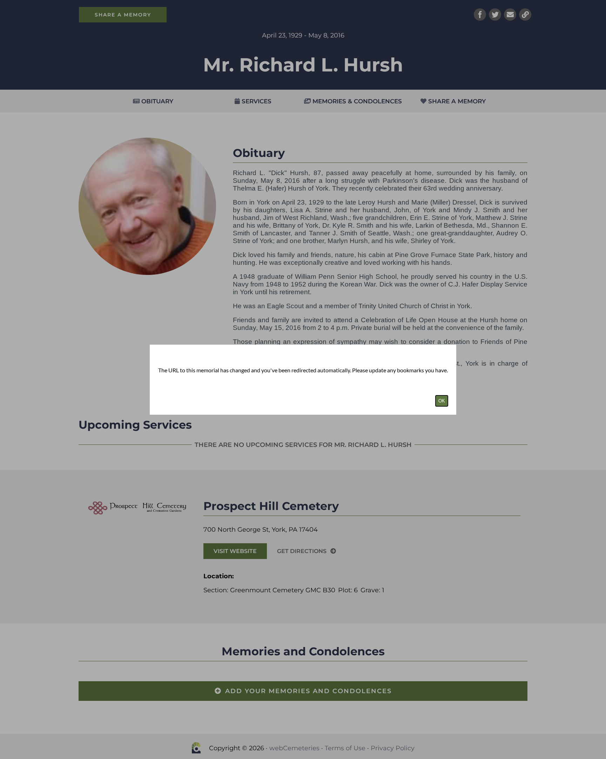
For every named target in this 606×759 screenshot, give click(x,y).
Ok (441, 400)
